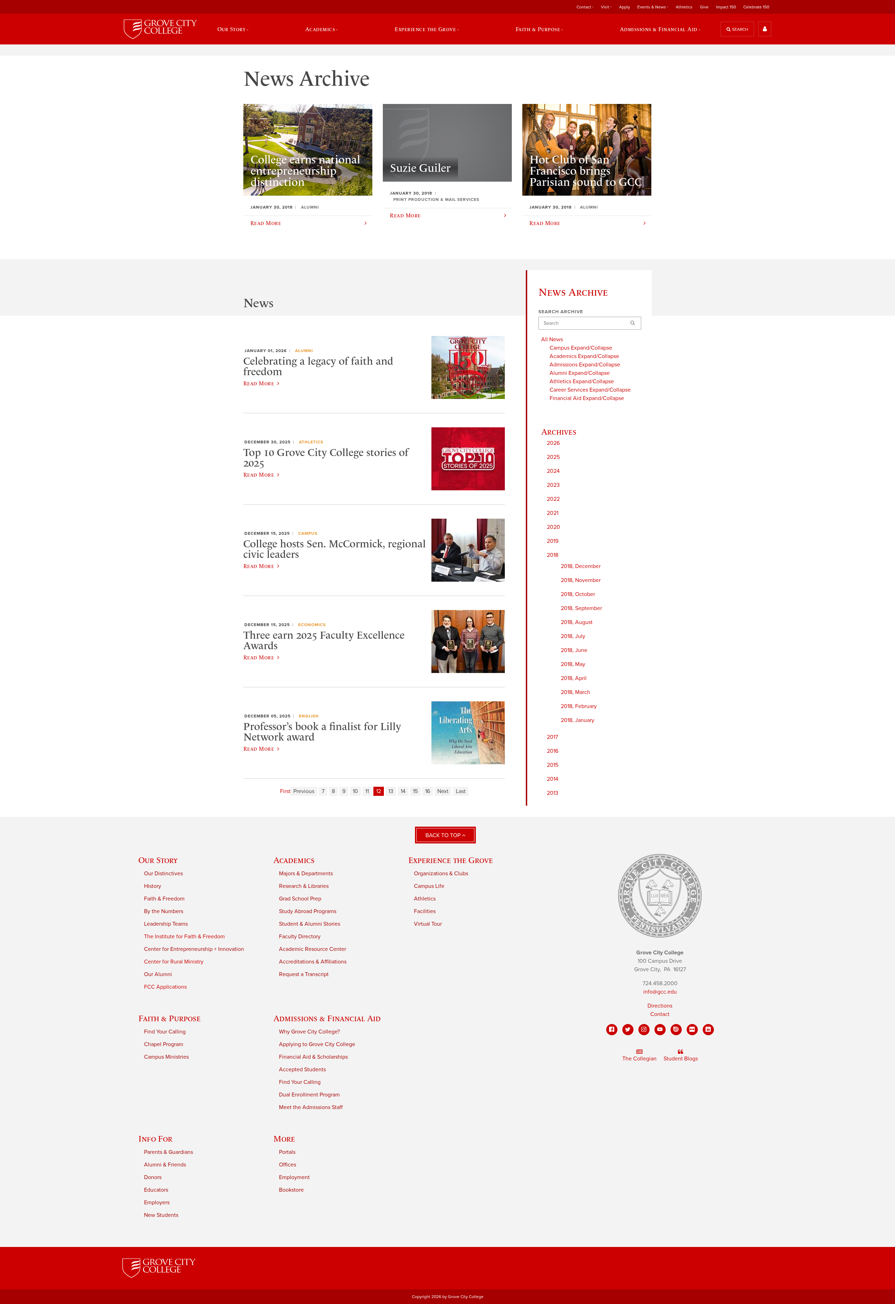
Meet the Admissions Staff (311, 1107)
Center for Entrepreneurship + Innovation (194, 949)
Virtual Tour (428, 923)
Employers (157, 1202)
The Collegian (639, 1058)
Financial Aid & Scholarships (313, 1056)
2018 (552, 555)
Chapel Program (163, 1044)
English (309, 716)
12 (378, 791)
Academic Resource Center (312, 949)
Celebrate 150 (756, 7)
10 (355, 791)
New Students (161, 1215)
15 (415, 791)
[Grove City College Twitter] (627, 1029)
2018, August (577, 622)
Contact (660, 1014)
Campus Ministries (166, 1056)
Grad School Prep (300, 898)
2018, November (581, 580)
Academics (294, 860)
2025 (553, 457)
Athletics (684, 7)
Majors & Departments (306, 873)
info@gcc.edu (660, 991)
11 (367, 791)
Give (704, 7)
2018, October (578, 594)
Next (443, 791)
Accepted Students (302, 1069)
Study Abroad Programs (307, 911)
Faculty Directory (300, 936)
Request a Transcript (304, 974)
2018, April (574, 678)
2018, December (581, 566)
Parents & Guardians (168, 1152)
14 (403, 791)
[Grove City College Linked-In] (708, 1029)
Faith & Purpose (169, 1018)
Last (461, 791)
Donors (153, 1177)
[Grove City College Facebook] (611, 1029)
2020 (553, 527)
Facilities (425, 911)
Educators (156, 1189)
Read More (258, 383)
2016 (552, 751)
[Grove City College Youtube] (660, 1029)
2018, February (579, 706)
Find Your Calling (165, 1031)
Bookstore (291, 1189)
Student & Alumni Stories (309, 923)
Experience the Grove (450, 860)
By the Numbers (163, 911)
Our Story (158, 860)
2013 (552, 793)
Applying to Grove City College (317, 1044)
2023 (553, 485)
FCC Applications (165, 986)
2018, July (573, 636)
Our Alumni (158, 974)
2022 (553, 499)
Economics (312, 624)
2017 (552, 737)
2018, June (574, 650)
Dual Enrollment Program (309, 1094)
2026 (553, 443)
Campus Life (429, 886)
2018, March (575, 692)
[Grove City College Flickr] (692, 1029)
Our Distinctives (163, 873)
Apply (624, 7)
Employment (294, 1177)
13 (390, 791)
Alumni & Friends (165, 1164)
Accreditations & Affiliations (312, 961)
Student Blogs (681, 1058)
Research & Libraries (304, 886)
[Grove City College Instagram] (644, 1029)
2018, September (581, 608)
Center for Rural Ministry (173, 961)
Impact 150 (726, 7)
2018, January (577, 720)
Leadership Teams (166, 923)
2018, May (573, 664)
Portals (287, 1152)
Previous (303, 791)
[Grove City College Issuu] (676, 1029)
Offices (287, 1164)
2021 (552, 513)
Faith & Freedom (164, 898)
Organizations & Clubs (441, 873)
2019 (552, 541)
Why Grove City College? (309, 1031)
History (152, 886)
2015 (552, 765)
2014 (552, 779)
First (285, 791)
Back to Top (443, 835)
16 (427, 791)
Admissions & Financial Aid (327, 1018)
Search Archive (560, 312)
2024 (553, 471)
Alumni (304, 350)
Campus (307, 533)
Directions (659, 1005)
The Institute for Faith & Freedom (184, 936)
